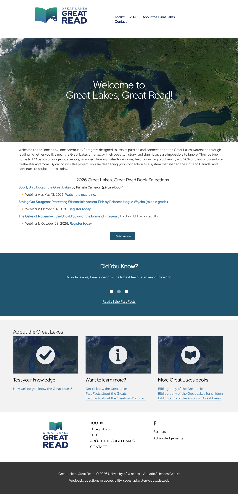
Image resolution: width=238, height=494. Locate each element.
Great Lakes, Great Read (76, 474)
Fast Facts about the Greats (106, 393)
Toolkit (119, 17)
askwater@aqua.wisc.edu (151, 480)
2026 (133, 17)
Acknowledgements (168, 438)
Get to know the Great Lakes (107, 389)
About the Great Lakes (159, 17)
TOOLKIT (97, 423)
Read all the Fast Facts (119, 301)
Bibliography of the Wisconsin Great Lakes (189, 398)
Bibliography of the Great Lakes (181, 389)
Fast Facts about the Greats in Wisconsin (116, 398)
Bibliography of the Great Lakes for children (190, 393)
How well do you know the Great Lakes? (42, 389)
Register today (80, 209)
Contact (120, 21)
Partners (159, 431)
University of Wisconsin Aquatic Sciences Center (144, 474)
